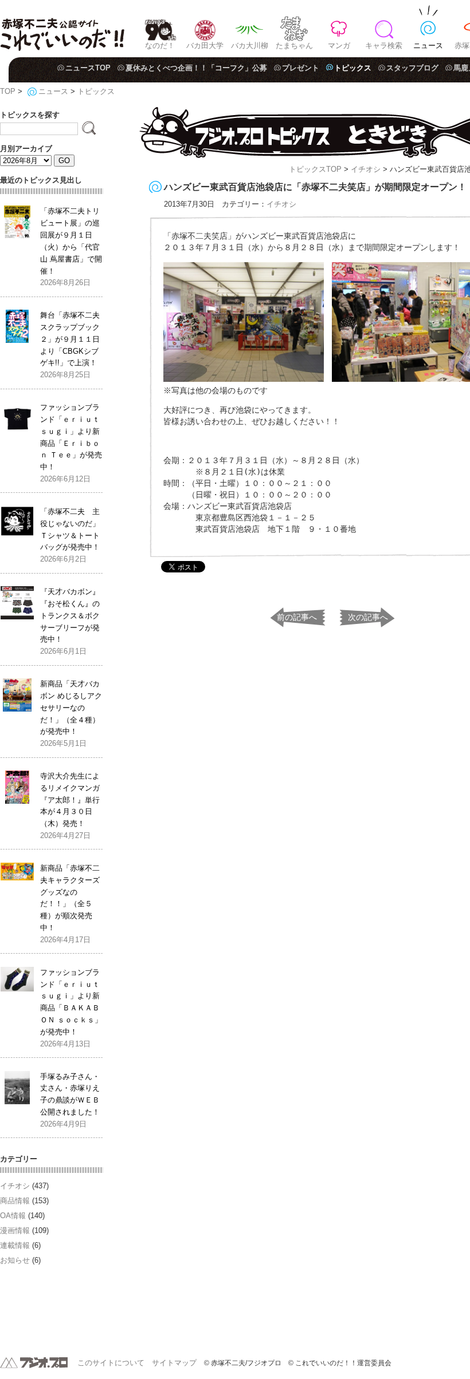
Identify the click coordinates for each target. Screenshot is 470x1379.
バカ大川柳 (249, 45)
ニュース (428, 45)
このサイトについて (110, 1362)
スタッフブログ (412, 68)
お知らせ (15, 1260)
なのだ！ (160, 45)
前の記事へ (297, 617)
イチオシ (366, 169)
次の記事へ (368, 617)
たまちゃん (294, 45)
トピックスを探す (30, 114)
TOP (7, 91)
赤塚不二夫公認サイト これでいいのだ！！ (62, 28)
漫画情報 (15, 1230)
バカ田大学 (205, 45)
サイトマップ (174, 1362)
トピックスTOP (315, 169)
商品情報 (15, 1200)
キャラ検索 (383, 45)
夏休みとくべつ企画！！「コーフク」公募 (196, 68)
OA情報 (13, 1215)
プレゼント (300, 68)
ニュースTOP (88, 68)
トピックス (352, 68)
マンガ (339, 45)
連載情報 (15, 1245)
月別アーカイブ (26, 148)
